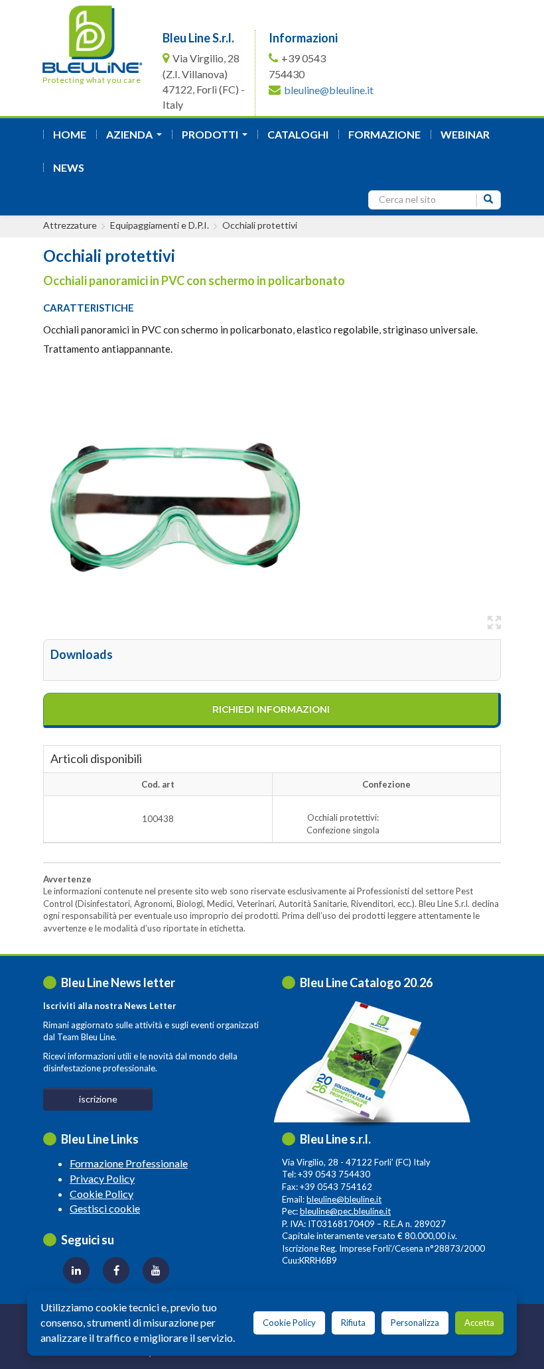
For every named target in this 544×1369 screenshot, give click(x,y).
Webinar (465, 134)
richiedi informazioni (271, 709)
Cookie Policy (101, 1193)
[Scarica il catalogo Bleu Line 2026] (369, 1064)
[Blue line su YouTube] (156, 1270)
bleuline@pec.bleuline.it (345, 1211)
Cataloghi (297, 134)
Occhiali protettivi (259, 225)
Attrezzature (70, 225)
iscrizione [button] (98, 1098)
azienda (136, 138)
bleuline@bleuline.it (329, 90)
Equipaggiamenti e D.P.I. (159, 225)
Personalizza (415, 1322)
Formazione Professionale (129, 1163)
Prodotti (217, 138)
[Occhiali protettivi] (175, 503)
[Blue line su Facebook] (116, 1270)
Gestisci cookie (105, 1208)
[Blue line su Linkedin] (76, 1270)
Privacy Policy (102, 1178)
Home (69, 134)
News (68, 167)
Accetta (479, 1322)
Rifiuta (353, 1322)
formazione (384, 134)
